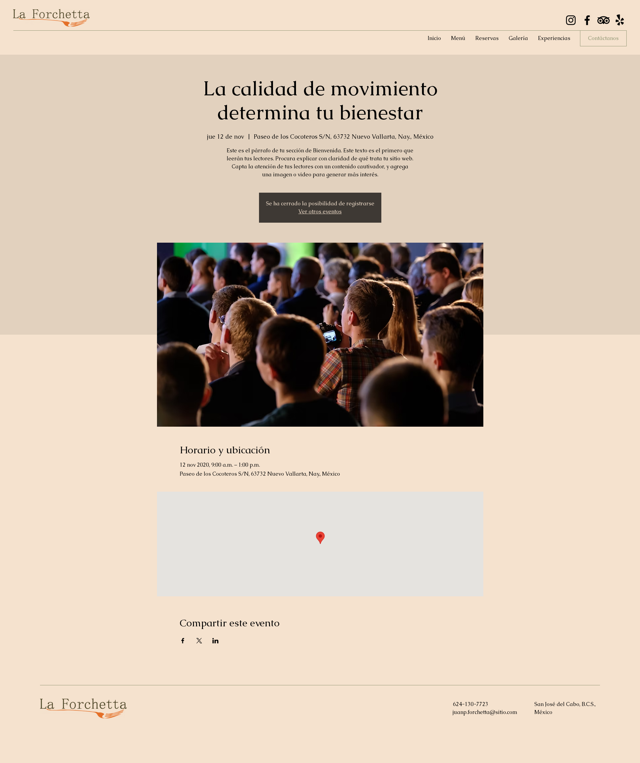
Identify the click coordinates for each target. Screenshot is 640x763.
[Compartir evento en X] (199, 640)
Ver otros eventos (320, 211)
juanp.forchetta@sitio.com (485, 712)
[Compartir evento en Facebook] (183, 640)
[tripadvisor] (603, 20)
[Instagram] (570, 20)
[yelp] (619, 20)
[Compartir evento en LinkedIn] (215, 640)
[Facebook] (587, 20)
